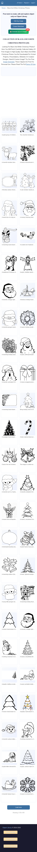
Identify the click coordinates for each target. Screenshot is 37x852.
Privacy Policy (10, 839)
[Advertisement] (18, 96)
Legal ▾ (33, 3)
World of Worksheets (10, 846)
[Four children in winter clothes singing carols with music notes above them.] (9, 125)
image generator (8, 62)
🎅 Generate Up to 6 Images (19, 31)
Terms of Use (10, 832)
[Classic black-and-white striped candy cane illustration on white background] (27, 427)
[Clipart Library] (2, 3)
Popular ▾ (26, 3)
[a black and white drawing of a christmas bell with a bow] (27, 455)
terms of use (30, 64)
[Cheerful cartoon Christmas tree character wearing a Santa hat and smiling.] (27, 346)
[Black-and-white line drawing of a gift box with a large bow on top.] (27, 374)
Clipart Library (7, 827)
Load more (18, 807)
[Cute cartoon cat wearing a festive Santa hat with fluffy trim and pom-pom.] (9, 730)
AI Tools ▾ (19, 3)
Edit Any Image (18, 21)
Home (4, 8)
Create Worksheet (18, 26)
